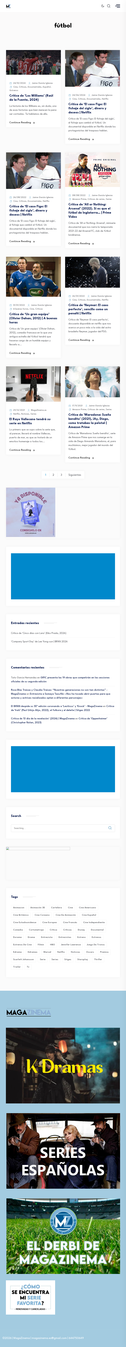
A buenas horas (20, 309)
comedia (18, 930)
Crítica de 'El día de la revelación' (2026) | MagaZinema (43, 719)
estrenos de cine (22, 944)
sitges (67, 959)
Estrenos (14, 90)
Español (47, 87)
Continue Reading (20, 122)
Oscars (90, 952)
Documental (97, 930)
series (55, 959)
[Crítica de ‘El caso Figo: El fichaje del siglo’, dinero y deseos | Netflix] (92, 86)
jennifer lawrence (71, 944)
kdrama (17, 952)
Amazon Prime (79, 199)
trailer (17, 967)
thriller (98, 959)
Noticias (25, 414)
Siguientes (74, 475)
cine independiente (94, 922)
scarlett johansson (23, 959)
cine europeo (49, 922)
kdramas (32, 952)
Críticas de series (96, 199)
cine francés (70, 922)
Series (109, 199)
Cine (15, 87)
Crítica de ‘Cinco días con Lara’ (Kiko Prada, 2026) (38, 633)
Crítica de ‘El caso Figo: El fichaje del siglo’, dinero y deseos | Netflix (87, 108)
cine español (89, 915)
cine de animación (66, 915)
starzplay (82, 959)
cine (70, 907)
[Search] (112, 825)
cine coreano (42, 915)
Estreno (81, 937)
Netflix (105, 99)
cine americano (87, 907)
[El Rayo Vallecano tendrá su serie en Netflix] (33, 401)
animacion (18, 907)
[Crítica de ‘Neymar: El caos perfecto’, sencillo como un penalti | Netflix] (92, 287)
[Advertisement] (64, 576)
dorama (17, 937)
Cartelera (56, 907)
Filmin (41, 944)
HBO (52, 944)
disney (81, 930)
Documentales (35, 87)
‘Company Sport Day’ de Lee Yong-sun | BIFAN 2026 (39, 642)
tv (28, 967)
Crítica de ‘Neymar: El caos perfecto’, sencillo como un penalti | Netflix (88, 309)
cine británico (21, 915)
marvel (47, 952)
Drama (31, 937)
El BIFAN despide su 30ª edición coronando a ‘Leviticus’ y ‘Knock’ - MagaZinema (56, 706)
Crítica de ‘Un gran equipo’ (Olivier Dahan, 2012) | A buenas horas (33, 318)
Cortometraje (36, 930)
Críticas (22, 87)
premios (104, 952)
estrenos (96, 937)
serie (42, 959)
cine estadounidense (24, 922)
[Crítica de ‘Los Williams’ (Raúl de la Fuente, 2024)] (33, 74)
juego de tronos (96, 944)
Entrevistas (65, 937)
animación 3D (37, 907)
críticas (67, 930)
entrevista (46, 937)
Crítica (53, 930)
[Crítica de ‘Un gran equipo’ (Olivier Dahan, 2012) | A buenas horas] (33, 296)
